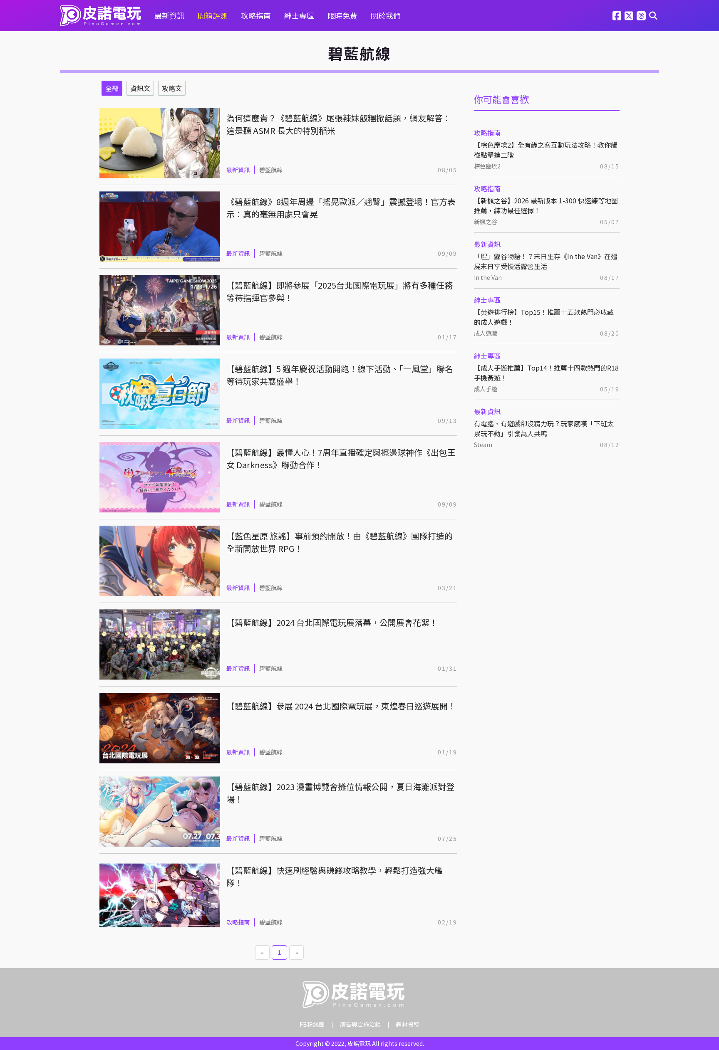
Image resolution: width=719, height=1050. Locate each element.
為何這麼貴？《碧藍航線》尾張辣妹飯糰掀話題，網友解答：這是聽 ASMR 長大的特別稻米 (338, 124)
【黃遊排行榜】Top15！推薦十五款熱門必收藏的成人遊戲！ (544, 317)
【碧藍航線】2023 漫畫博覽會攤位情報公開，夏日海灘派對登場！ (340, 793)
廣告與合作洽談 (360, 1024)
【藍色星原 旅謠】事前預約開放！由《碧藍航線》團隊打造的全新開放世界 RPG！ (339, 542)
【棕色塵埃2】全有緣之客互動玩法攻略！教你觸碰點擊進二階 (545, 150)
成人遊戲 (485, 333)
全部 (112, 88)
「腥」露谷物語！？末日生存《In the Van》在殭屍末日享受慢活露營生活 (545, 261)
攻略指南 (256, 15)
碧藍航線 (271, 170)
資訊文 (140, 88)
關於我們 (386, 15)
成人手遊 (485, 389)
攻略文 (172, 88)
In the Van (488, 277)
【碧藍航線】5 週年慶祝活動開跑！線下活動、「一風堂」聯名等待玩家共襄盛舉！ (339, 375)
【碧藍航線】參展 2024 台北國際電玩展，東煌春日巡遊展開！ (341, 706)
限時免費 (342, 15)
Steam (483, 444)
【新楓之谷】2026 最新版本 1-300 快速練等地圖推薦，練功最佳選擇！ (546, 205)
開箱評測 (213, 15)
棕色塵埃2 (487, 166)
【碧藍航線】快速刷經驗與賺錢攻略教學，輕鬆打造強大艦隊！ (334, 876)
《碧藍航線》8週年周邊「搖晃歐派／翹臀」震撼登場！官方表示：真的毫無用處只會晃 (341, 207)
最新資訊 (169, 15)
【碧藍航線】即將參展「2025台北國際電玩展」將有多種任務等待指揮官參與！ (339, 291)
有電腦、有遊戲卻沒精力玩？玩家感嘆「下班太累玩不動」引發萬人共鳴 (544, 428)
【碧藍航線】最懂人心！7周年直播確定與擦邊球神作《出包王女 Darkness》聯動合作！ (341, 458)
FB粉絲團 (312, 1024)
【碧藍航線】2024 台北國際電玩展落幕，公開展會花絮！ (332, 622)
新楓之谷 (485, 221)
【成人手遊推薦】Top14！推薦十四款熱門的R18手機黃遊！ (546, 373)
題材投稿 (407, 1024)
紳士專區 (299, 15)
